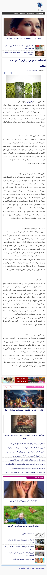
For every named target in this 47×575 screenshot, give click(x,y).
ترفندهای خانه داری (31, 70)
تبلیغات (16, 13)
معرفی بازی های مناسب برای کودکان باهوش (23, 526)
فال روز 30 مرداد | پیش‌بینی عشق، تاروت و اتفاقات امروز (25, 464)
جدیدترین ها (30, 13)
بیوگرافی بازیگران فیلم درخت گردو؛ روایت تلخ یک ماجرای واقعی (24, 437)
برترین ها (22, 13)
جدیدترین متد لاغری (38, 568)
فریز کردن (28, 101)
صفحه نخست (39, 13)
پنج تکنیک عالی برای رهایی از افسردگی (23, 500)
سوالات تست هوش (27, 533)
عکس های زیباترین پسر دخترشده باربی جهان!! (29, 456)
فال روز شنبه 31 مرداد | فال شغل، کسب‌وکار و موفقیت (26, 447)
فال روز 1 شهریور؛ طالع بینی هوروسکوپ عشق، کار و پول (24, 410)
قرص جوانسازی (24, 568)
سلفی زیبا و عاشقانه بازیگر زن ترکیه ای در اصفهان (24, 38)
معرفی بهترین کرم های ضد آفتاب (23, 559)
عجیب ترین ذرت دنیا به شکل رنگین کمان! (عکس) (27, 460)
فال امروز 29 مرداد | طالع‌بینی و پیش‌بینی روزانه (28, 468)
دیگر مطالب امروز (7, 387)
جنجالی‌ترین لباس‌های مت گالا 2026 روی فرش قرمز (27, 443)
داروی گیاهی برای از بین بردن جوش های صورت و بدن (26, 452)
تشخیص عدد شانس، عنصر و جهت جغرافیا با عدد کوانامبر (25, 472)
